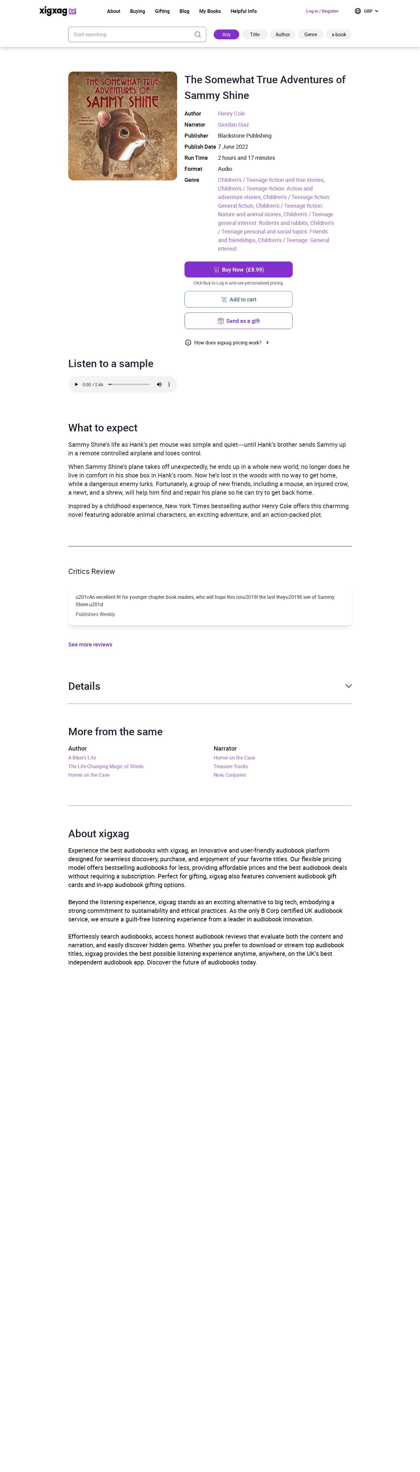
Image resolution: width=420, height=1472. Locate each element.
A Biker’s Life (82, 757)
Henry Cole (231, 113)
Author (282, 34)
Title (255, 34)
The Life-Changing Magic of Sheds (106, 766)
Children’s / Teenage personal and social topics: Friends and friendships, (276, 231)
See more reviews (90, 644)
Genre (310, 34)
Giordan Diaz (233, 124)
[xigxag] (57, 11)
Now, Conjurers (230, 774)
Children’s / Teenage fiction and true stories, (271, 179)
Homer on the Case (88, 774)
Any (226, 34)
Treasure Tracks (231, 766)
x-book (339, 34)
